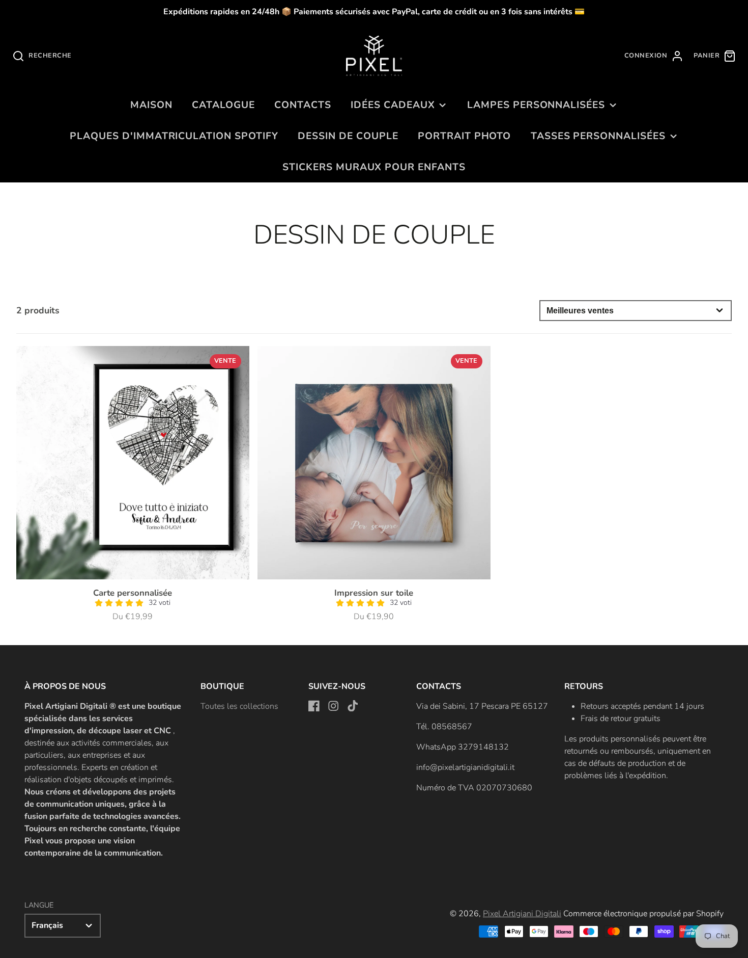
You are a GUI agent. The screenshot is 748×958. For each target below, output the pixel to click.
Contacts (302, 105)
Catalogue (223, 105)
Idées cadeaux (393, 105)
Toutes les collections (239, 706)
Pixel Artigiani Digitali (522, 913)
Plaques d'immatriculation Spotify (174, 136)
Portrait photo (464, 136)
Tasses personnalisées (598, 136)
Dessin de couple (348, 136)
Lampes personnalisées (536, 105)
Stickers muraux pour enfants (374, 167)
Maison (151, 105)
